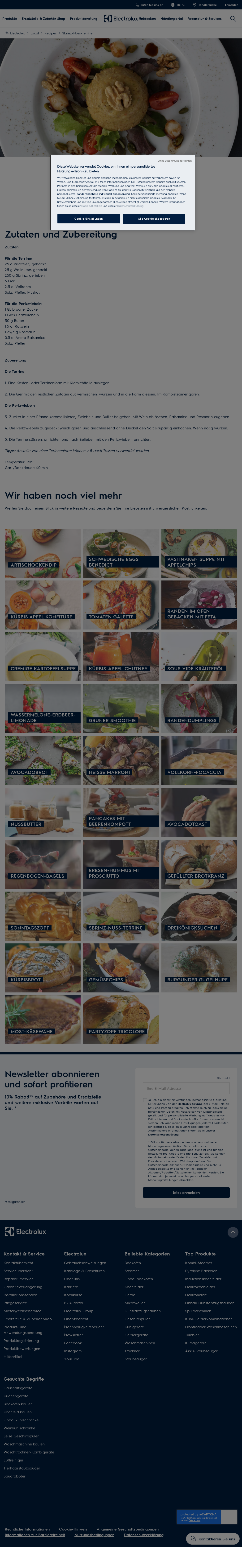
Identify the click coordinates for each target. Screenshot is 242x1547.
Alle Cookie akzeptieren (154, 218)
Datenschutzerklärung (130, 206)
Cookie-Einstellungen (88, 218)
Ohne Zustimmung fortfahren (175, 160)
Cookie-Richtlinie (91, 206)
